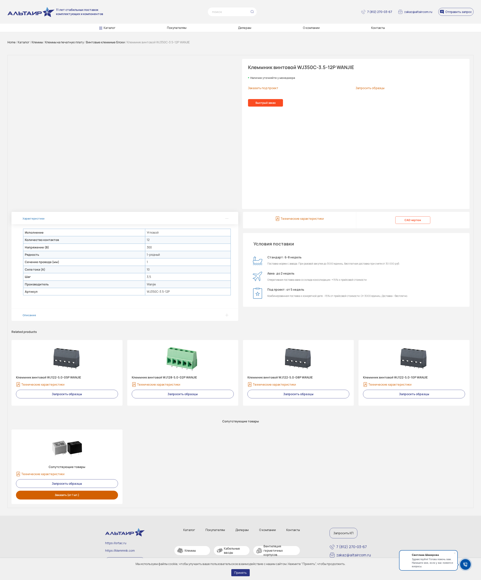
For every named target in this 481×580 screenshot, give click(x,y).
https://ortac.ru (115, 543)
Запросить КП (343, 533)
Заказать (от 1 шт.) (67, 495)
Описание (29, 315)
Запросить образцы (370, 88)
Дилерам (244, 28)
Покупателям (176, 28)
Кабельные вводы (232, 550)
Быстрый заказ (265, 103)
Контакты (378, 28)
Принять (240, 573)
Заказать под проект (263, 88)
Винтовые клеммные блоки (105, 42)
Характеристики (34, 218)
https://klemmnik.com (120, 550)
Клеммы (37, 42)
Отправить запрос (458, 12)
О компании (311, 28)
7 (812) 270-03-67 (379, 12)
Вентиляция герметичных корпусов (273, 550)
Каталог (109, 28)
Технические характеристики (302, 219)
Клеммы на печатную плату (64, 42)
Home (12, 42)
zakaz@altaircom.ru (418, 12)
